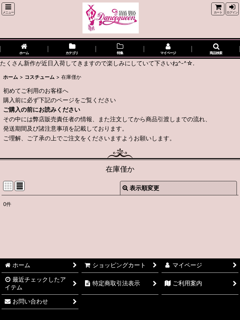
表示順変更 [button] (144, 188)
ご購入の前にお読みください (41, 109)
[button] (8, 8)
